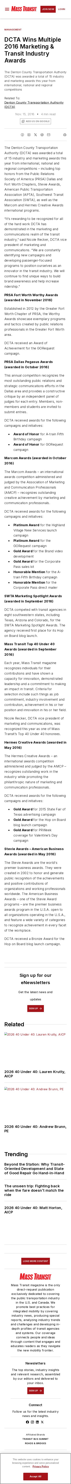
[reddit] (42, 135)
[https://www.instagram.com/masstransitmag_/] (32, 1422)
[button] (7, 9)
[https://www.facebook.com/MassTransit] (27, 1422)
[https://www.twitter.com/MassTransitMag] (42, 1422)
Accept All (35, 1476)
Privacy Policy (41, 1466)
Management (13, 29)
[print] (65, 135)
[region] (35, 1468)
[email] (48, 135)
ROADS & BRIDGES (35, 1443)
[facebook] (22, 135)
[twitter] (35, 135)
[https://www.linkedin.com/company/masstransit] (37, 1422)
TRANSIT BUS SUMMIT (35, 1439)
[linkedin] (29, 135)
